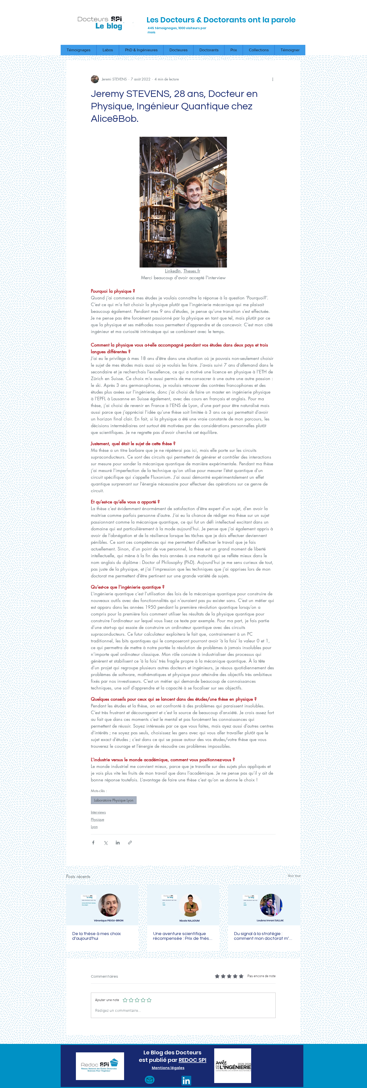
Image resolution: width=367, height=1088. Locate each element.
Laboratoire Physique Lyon (113, 800)
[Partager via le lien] (130, 842)
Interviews (98, 812)
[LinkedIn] (186, 1081)
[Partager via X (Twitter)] (105, 842)
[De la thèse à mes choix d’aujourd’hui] (102, 905)
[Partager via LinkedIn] (117, 842)
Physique (97, 819)
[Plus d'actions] (273, 79)
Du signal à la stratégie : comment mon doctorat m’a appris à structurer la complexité (263, 936)
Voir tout (294, 875)
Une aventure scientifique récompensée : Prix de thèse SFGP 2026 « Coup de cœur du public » (182, 936)
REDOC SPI (192, 1060)
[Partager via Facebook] (93, 842)
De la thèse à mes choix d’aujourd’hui (96, 936)
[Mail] (150, 1080)
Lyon (94, 826)
